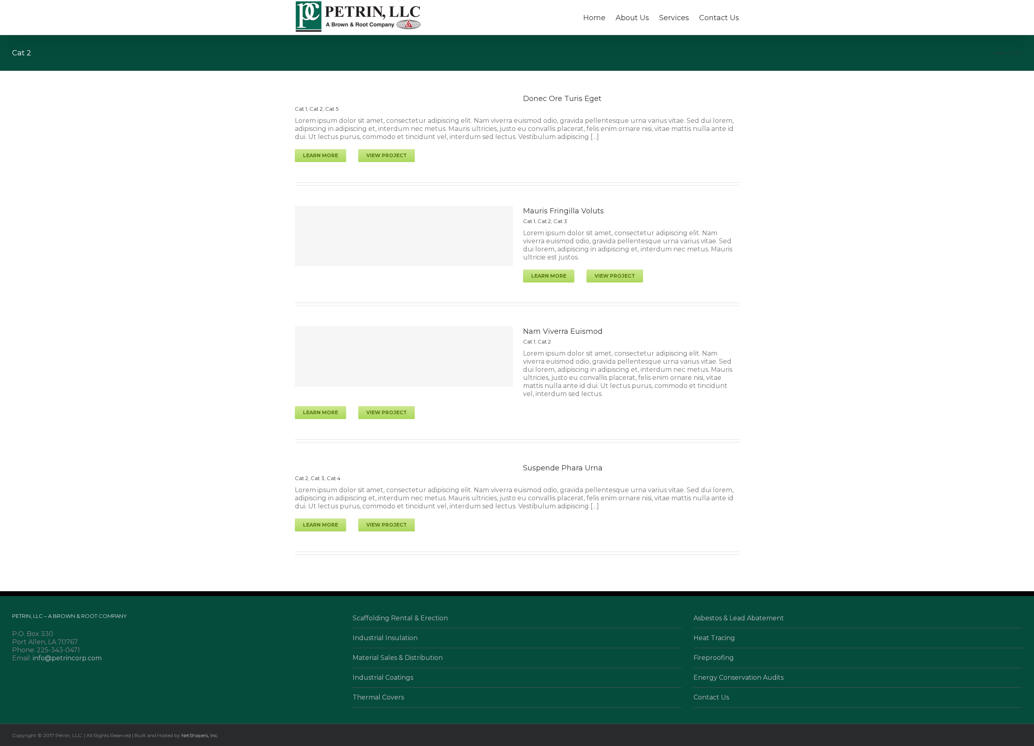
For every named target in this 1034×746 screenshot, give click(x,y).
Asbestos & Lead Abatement (739, 618)
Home (594, 17)
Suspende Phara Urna (563, 468)
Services (674, 17)
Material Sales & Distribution (398, 658)
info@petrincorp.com (67, 658)
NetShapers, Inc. (200, 735)
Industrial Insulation (385, 638)
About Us (632, 17)
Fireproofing (714, 658)
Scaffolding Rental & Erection (400, 618)
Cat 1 (301, 108)
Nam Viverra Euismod (563, 331)
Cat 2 (316, 108)
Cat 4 (333, 478)
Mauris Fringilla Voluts (563, 211)
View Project (386, 155)
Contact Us (719, 17)
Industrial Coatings (383, 677)
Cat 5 (331, 108)
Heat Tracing (714, 638)
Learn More (320, 155)
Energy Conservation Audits (739, 677)
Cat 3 (560, 221)
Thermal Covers (378, 697)
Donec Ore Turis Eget (562, 98)
